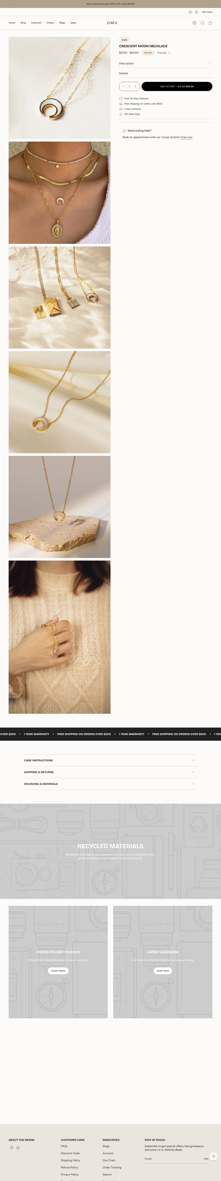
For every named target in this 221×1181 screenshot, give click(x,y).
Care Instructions (38, 760)
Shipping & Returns (39, 772)
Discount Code (70, 1153)
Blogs (106, 1146)
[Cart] (210, 23)
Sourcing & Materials (41, 784)
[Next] (210, 4)
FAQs (64, 1146)
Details (123, 73)
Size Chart (109, 1160)
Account (108, 1153)
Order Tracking (112, 1167)
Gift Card (207, 11)
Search (107, 1174)
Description (126, 63)
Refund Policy (69, 1167)
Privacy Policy (70, 1174)
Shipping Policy (70, 1160)
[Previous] (10, 4)
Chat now (186, 137)
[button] (12, 23)
